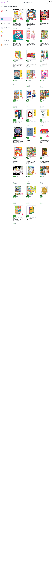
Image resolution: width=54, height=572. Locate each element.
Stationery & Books (7, 6)
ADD (21, 18)
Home (1, 6)
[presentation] (2, 6)
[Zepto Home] (3, 2)
